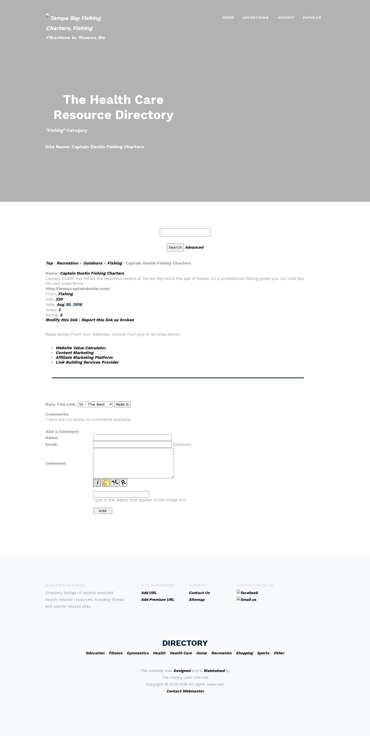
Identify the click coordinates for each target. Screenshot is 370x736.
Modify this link (62, 319)
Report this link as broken (107, 319)
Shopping (244, 653)
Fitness (115, 653)
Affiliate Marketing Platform (84, 357)
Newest (286, 17)
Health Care (181, 653)
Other (279, 653)
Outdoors (92, 263)
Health (159, 653)
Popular (312, 17)
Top (49, 263)
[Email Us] (246, 599)
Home (228, 17)
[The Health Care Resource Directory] (80, 25)
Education (95, 653)
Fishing (114, 263)
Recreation (67, 263)
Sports (263, 653)
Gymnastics (138, 653)
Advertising (255, 17)
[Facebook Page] (247, 592)
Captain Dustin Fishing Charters (92, 273)
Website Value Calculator (81, 347)
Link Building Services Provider (87, 362)
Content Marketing (74, 352)
